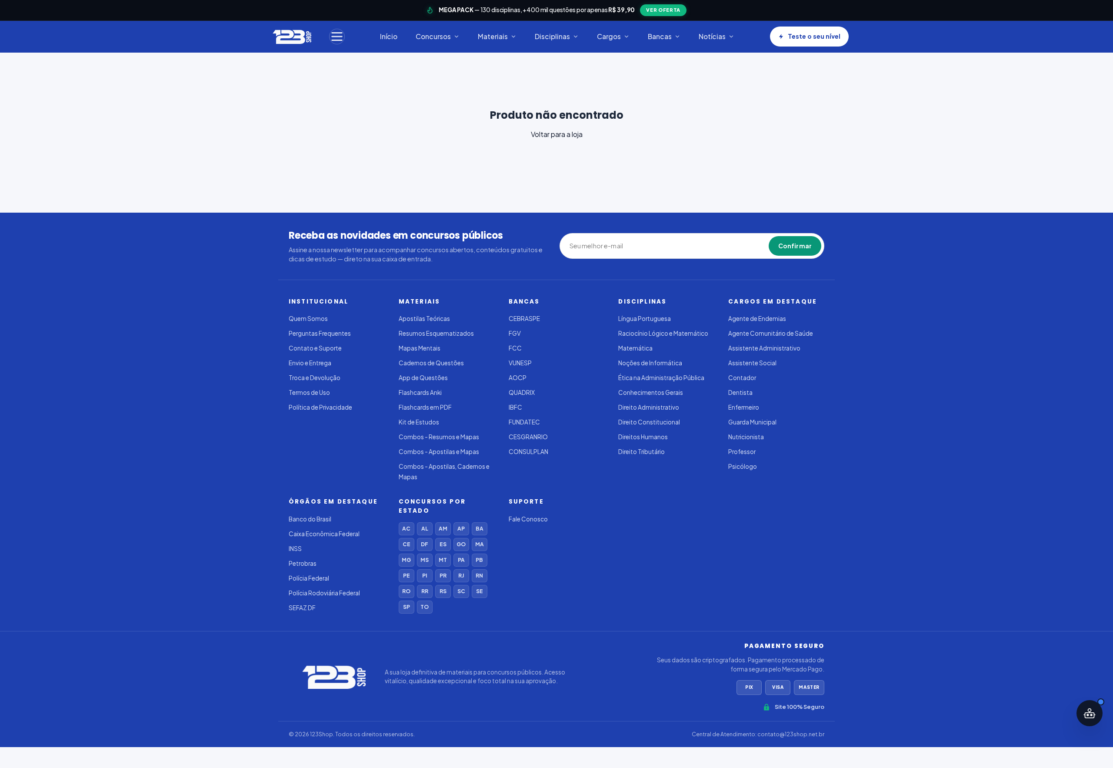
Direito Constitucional (649, 422)
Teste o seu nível (814, 36)
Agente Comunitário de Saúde (770, 333)
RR (424, 591)
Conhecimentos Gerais (650, 392)
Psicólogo (742, 466)
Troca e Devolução (314, 377)
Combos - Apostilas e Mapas (439, 451)
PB (479, 560)
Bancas (660, 36)
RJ (461, 575)
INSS (295, 548)
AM (443, 528)
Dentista (740, 392)
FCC (515, 348)
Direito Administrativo (648, 407)
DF (424, 544)
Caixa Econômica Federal (324, 534)
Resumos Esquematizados (436, 333)
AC (406, 528)
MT (443, 560)
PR (443, 575)
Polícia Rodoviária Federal (324, 593)
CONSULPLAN (528, 451)
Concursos (433, 36)
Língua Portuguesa (644, 318)
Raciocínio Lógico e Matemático (663, 333)
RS (443, 591)
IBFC (515, 407)
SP (406, 607)
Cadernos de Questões (431, 363)
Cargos (609, 36)
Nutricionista (746, 437)
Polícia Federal (309, 578)
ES (443, 544)
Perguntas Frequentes (320, 333)
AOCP (518, 377)
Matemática (635, 348)
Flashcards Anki (420, 392)
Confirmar (795, 246)
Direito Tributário (641, 451)
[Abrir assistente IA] (1089, 713)
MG (406, 560)
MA (479, 544)
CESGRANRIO (528, 437)
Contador (742, 377)
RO (406, 591)
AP (461, 528)
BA (479, 528)
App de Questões (423, 377)
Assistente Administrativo (764, 348)
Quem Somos (308, 318)
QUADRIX (522, 392)
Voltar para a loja (557, 134)
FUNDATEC (524, 422)
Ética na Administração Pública (661, 377)
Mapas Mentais (419, 348)
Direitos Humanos (643, 437)
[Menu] (337, 36)
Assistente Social (752, 363)
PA (461, 560)
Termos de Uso (309, 392)
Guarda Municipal (752, 422)
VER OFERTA (663, 10)
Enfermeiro (743, 407)
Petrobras (303, 563)
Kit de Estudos (419, 422)
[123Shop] (291, 36)
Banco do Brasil (310, 519)
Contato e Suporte (315, 348)
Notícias (712, 36)
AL (424, 528)
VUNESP (520, 363)
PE (406, 575)
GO (461, 544)
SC (461, 591)
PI (424, 575)
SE (479, 591)
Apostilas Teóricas (424, 318)
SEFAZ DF (302, 607)
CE (406, 544)
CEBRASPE (524, 318)
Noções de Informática (650, 363)
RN (479, 575)
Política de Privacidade (320, 407)
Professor (742, 451)
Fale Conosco (528, 519)
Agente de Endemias (757, 318)
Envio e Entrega (310, 363)
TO (424, 607)
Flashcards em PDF (425, 407)
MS (424, 560)
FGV (515, 333)
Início (388, 36)
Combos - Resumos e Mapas (439, 437)
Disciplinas (552, 36)
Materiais (493, 36)
